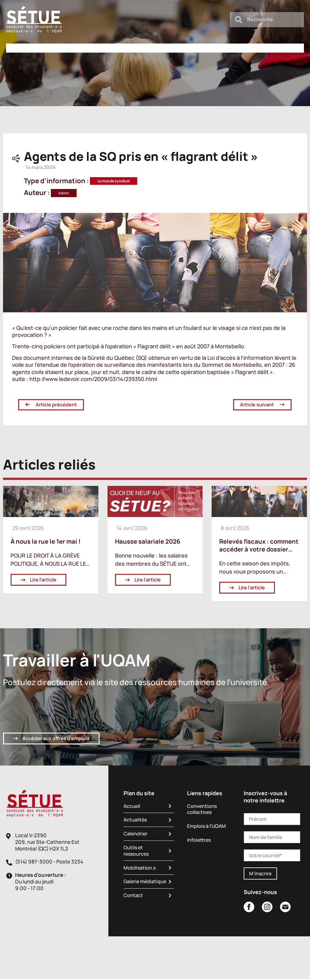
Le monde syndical (113, 181)
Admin (63, 193)
